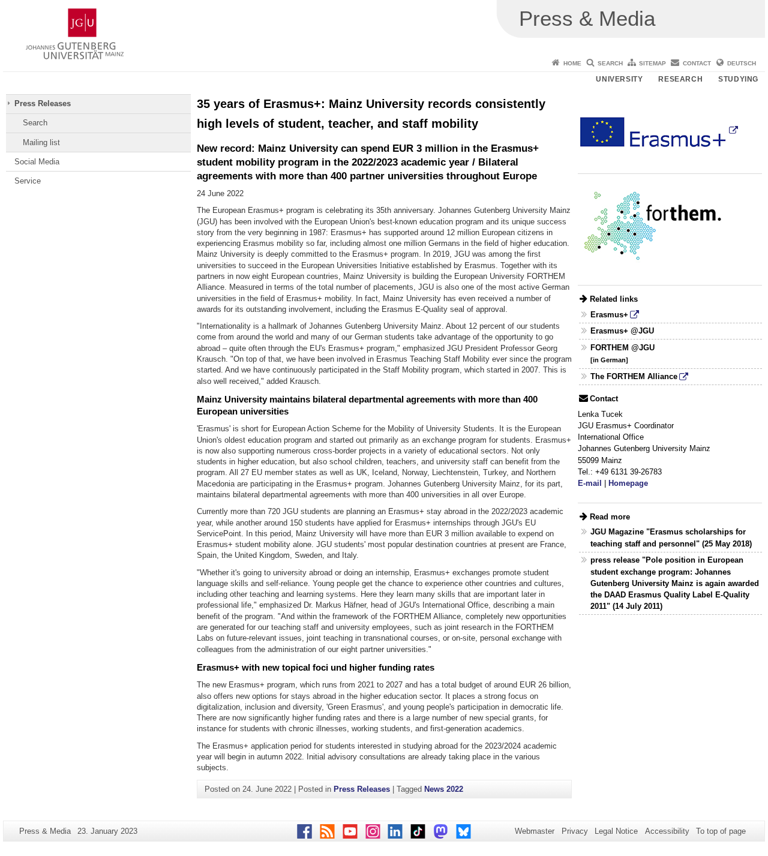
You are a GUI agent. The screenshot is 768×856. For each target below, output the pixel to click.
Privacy (575, 831)
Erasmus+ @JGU (622, 330)
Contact (697, 63)
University (619, 79)
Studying (738, 79)
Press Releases (42, 103)
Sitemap (652, 63)
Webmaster (534, 831)
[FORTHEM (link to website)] (653, 225)
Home (572, 63)
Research (680, 79)
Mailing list (41, 142)
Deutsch (741, 63)
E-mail (590, 483)
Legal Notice (616, 831)
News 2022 (443, 789)
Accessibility (667, 831)
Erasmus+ (609, 314)
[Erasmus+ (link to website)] (658, 129)
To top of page (721, 831)
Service (27, 180)
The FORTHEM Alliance (633, 376)
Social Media (36, 161)
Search (610, 63)
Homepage (628, 483)
